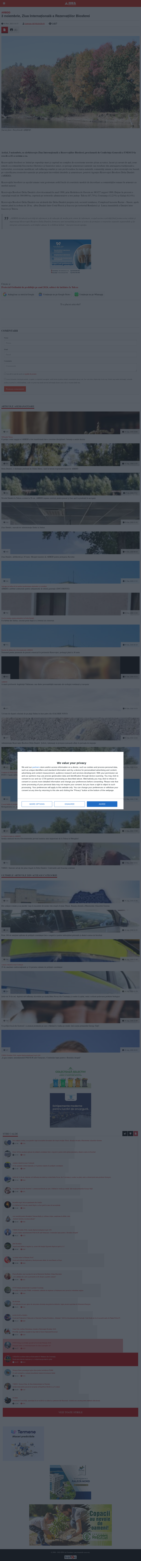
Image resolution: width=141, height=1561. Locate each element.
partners (36, 767)
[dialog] (70, 780)
